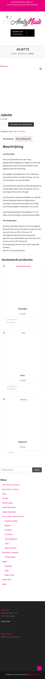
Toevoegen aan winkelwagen (21, 124)
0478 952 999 (5, 621)
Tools (7, 544)
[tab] (8, 138)
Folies (7, 571)
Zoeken (37, 470)
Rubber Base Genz (9, 507)
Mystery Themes (33, 674)
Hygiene (8, 525)
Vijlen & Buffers (10, 548)
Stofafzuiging (10, 557)
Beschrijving (8, 139)
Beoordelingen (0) (23, 139)
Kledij (4, 584)
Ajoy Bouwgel (7, 503)
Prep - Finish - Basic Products (13, 516)
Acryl (4, 494)
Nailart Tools (9, 575)
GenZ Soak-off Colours (11, 485)
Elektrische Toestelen (10, 552)
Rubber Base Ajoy (9, 512)
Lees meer (10, 452)
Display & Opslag (11, 521)
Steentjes (8, 566)
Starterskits (6, 580)
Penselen (8, 530)
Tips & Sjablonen (11, 539)
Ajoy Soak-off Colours (17, 131)
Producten (9, 534)
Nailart (4, 562)
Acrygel (5, 498)
